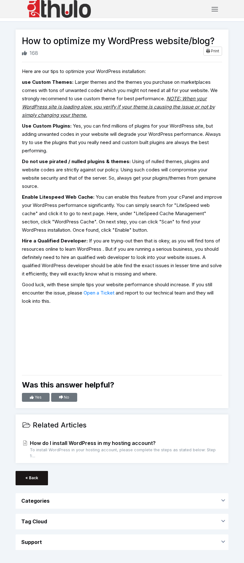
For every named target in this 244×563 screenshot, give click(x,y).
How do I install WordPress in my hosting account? (122, 449)
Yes (38, 397)
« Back (31, 477)
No (66, 397)
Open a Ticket (99, 293)
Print (214, 51)
